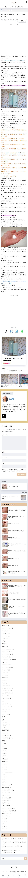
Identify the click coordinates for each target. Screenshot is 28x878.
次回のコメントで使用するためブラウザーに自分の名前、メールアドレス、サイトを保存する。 (14, 470)
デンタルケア (6, 685)
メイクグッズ (6, 711)
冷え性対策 (6, 695)
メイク (3, 701)
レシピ (5, 818)
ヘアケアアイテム (7, 664)
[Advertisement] (14, 40)
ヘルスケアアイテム (8, 688)
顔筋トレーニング (7, 784)
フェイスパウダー (7, 706)
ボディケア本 (6, 636)
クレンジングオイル (8, 651)
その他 (5, 767)
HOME (15, 867)
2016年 (5, 748)
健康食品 (5, 821)
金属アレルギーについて (9, 808)
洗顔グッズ (6, 722)
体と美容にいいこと (8, 693)
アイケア (5, 764)
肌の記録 (4, 740)
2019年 (5, 756)
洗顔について (6, 725)
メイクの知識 (6, 714)
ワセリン (5, 777)
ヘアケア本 (6, 630)
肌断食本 (5, 638)
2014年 (5, 743)
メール (4, 458)
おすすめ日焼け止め (8, 738)
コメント (4, 434)
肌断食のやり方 (7, 800)
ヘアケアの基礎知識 (8, 667)
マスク (5, 774)
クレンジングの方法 (8, 654)
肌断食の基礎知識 (6, 787)
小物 (4, 779)
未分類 (3, 716)
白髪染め (5, 675)
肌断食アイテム (6, 761)
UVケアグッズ (6, 733)
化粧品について (7, 792)
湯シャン (5, 672)
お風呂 (5, 683)
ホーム (7, 6)
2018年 (5, 753)
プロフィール (13, 6)
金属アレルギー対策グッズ (9, 810)
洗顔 (3, 719)
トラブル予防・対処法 (8, 790)
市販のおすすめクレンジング (15, 370)
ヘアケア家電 (6, 670)
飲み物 (5, 829)
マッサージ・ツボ (7, 690)
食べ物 (5, 826)
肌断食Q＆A (5, 758)
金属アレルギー (6, 805)
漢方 (4, 823)
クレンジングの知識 (8, 657)
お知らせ (4, 643)
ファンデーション (7, 704)
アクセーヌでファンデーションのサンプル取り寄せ (12, 838)
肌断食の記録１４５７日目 (7, 850)
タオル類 (5, 769)
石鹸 (4, 727)
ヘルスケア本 (6, 633)
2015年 (5, 746)
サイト (3, 463)
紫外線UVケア (5, 730)
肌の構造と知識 (7, 797)
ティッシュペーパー (8, 772)
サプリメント (6, 816)
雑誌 (4, 641)
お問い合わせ (20, 6)
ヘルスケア (5, 677)
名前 (3, 452)
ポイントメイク (7, 709)
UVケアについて (7, 735)
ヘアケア (4, 662)
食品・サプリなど (6, 813)
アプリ (5, 680)
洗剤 (4, 782)
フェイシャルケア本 (8, 628)
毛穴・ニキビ (6, 795)
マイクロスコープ (6, 698)
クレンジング (4, 370)
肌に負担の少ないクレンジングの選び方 (14, 60)
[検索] (25, 858)
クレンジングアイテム (8, 649)
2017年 (5, 751)
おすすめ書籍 (5, 625)
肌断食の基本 (6, 802)
